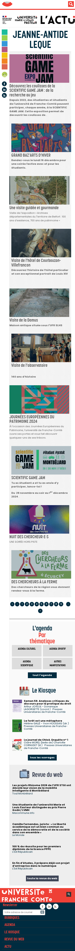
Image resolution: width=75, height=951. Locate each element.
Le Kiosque (12, 932)
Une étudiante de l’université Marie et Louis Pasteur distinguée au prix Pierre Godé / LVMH (39, 807)
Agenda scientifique (27, 663)
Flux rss (4, 95)
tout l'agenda (42, 675)
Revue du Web (14, 939)
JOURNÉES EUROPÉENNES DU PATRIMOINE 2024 (31, 419)
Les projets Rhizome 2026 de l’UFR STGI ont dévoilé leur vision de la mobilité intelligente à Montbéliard (41, 788)
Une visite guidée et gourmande (34, 207)
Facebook (4, 83)
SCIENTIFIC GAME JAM (28, 477)
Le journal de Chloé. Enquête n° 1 (46, 740)
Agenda (5, 75)
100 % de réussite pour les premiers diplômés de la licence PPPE (36, 848)
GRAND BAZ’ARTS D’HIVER (31, 155)
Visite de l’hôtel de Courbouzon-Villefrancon (36, 262)
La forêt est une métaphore (43, 721)
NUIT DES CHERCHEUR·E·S (28, 536)
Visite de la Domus (23, 320)
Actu (7, 946)
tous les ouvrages (42, 757)
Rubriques (11, 917)
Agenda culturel (27, 648)
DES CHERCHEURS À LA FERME (34, 581)
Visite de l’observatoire (29, 365)
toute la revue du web (42, 878)
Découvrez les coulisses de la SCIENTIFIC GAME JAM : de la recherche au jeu (32, 90)
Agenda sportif (57, 648)
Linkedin (4, 89)
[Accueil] (38, 20)
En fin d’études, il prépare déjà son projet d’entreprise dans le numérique (41, 864)
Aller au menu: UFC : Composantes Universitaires (7, 4)
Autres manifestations (58, 663)
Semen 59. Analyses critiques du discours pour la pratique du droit (47, 702)
